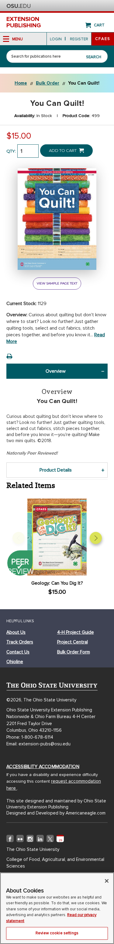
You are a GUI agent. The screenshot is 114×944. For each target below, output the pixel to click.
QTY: (11, 151)
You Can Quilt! (83, 83)
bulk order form (73, 652)
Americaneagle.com (85, 813)
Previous (18, 538)
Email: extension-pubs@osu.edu (38, 744)
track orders (19, 642)
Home (21, 83)
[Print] (9, 356)
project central (72, 642)
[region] (57, 908)
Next (96, 538)
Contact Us (17, 652)
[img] (10, 839)
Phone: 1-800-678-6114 (29, 737)
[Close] (106, 881)
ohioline (14, 661)
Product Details (56, 470)
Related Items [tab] (30, 485)
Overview (56, 371)
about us (16, 632)
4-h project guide (75, 632)
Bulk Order (47, 83)
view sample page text (57, 283)
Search (93, 57)
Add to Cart (63, 150)
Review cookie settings (57, 933)
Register (79, 39)
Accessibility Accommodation (42, 766)
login (56, 39)
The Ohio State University (18, 6)
